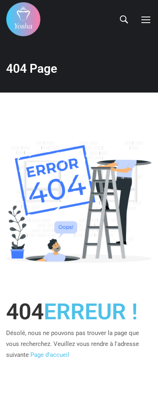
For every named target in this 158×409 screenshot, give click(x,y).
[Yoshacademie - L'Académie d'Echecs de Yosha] (23, 19)
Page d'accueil (49, 354)
